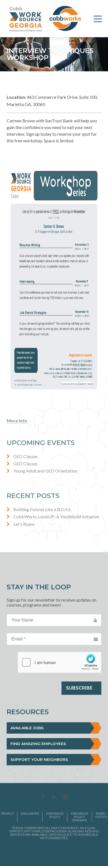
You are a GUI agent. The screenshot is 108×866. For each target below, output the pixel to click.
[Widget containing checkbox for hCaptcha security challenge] (59, 662)
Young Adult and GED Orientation (45, 470)
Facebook (42, 797)
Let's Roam (23, 524)
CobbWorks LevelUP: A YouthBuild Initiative (56, 516)
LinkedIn (54, 797)
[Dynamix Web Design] (54, 852)
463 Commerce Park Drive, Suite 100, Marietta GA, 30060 (52, 100)
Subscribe (79, 688)
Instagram (65, 797)
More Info (17, 420)
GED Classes (25, 456)
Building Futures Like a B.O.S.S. (42, 509)
